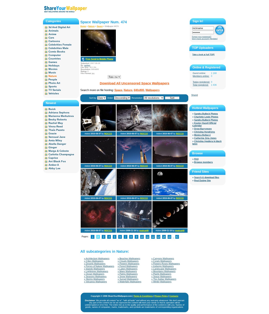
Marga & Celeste (58, 150)
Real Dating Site (202, 180)
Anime (52, 34)
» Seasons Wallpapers (95, 276)
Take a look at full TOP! (203, 54)
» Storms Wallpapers (94, 279)
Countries (54, 58)
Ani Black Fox (57, 161)
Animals (53, 30)
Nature (91, 26)
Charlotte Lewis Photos (206, 117)
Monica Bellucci (202, 135)
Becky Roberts (57, 119)
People (52, 79)
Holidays (53, 65)
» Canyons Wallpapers (162, 258)
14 (164, 236)
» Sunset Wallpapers (128, 279)
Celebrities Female (60, 44)
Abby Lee (54, 168)
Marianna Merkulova (61, 116)
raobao (87, 65)
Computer (54, 55)
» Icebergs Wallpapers (162, 266)
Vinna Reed (55, 126)
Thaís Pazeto (56, 129)
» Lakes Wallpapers (127, 269)
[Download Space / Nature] (98, 55)
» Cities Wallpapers (93, 261)
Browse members (203, 162)
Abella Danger (57, 143)
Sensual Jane (56, 136)
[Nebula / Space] (170, 130)
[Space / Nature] (134, 162)
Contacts (173, 296)
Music (52, 72)
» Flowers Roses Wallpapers (165, 263)
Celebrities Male (58, 48)
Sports (52, 86)
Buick (52, 109)
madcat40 (144, 230)
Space (100, 26)
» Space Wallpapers (161, 276)
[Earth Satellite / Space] (98, 130)
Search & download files (206, 177)
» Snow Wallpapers (127, 276)
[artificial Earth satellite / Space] (134, 227)
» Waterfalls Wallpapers (129, 281)
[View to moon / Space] (170, 194)
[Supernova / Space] (98, 162)
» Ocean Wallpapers (94, 274)
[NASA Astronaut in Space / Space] (98, 194)
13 (158, 236)
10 (142, 236)
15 (169, 236)
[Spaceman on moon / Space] (134, 130)
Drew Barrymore (203, 129)
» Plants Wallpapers (161, 274)
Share (194, 95)
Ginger (52, 147)
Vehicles (53, 93)
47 (177, 236)
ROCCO (108, 134)
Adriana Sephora (58, 112)
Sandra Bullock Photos (206, 113)
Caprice (53, 157)
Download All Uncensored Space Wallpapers (134, 83)
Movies (52, 69)
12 (153, 236)
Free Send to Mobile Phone (99, 59)
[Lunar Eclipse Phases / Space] (170, 227)
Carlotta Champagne (61, 154)
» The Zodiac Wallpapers (163, 279)
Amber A (53, 164)
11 (147, 236)
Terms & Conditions (143, 296)
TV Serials (54, 89)
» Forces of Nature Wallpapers (99, 266)
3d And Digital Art (59, 27)
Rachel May (55, 122)
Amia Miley (55, 140)
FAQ (196, 159)
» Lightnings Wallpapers (96, 271)
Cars (51, 37)
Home (83, 26)
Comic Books (56, 51)
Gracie (52, 133)
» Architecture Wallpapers (96, 258)
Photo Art (54, 82)
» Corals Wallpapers (161, 261)
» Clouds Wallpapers (128, 261)
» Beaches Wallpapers (129, 258)
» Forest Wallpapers (128, 266)
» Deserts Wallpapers (94, 263)
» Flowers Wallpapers (128, 263)
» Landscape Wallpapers (163, 269)
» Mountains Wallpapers (163, 271)
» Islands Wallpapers (94, 269)
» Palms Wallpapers (128, 274)
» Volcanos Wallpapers (95, 281)
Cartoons (54, 41)
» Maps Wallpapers (127, 271)
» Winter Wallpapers (161, 281)
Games (52, 62)
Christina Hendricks (204, 132)
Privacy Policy (161, 296)
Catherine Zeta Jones (205, 138)
